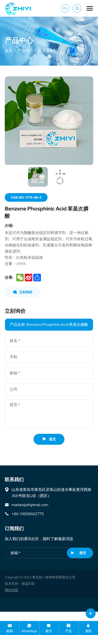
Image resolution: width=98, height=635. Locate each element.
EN (65, 8)
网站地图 (11, 590)
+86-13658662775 (27, 513)
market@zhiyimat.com (29, 504)
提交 (52, 439)
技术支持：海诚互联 (20, 583)
